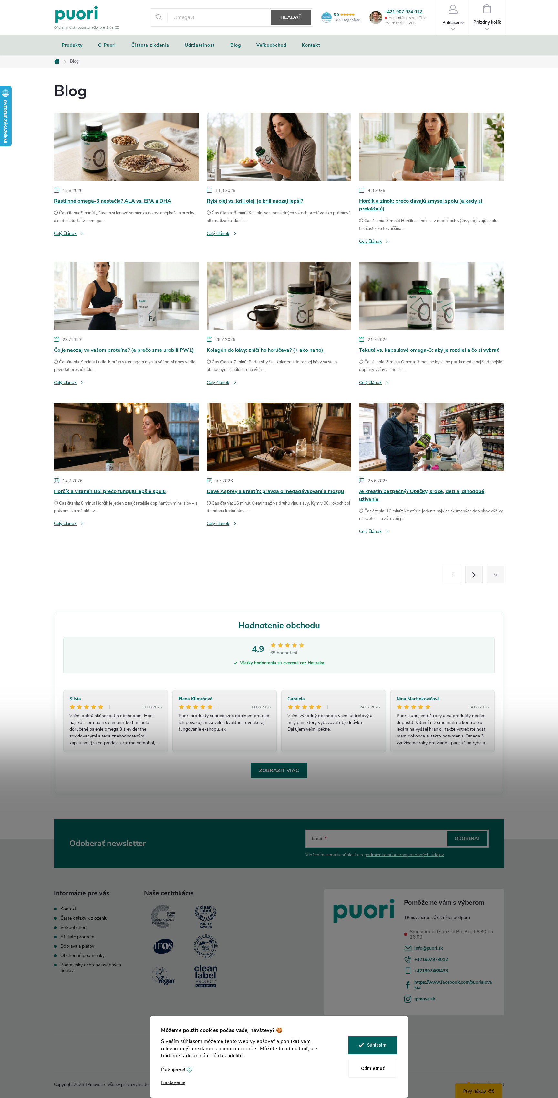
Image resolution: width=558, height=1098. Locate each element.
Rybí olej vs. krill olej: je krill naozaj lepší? (255, 201)
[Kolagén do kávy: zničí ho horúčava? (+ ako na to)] (279, 295)
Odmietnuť (373, 1068)
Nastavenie (173, 1082)
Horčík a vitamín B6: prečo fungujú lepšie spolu (110, 491)
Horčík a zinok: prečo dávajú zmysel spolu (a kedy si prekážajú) (420, 205)
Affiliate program (77, 937)
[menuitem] (72, 45)
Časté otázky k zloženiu (84, 918)
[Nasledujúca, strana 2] (474, 574)
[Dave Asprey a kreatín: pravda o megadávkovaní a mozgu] (279, 436)
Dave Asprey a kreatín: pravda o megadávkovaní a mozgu (275, 491)
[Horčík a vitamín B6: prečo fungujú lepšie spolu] (126, 436)
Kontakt (68, 909)
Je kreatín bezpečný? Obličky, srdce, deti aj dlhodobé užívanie (421, 495)
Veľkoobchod (73, 927)
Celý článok (65, 234)
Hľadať (291, 17)
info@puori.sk (428, 948)
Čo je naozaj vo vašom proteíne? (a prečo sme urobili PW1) (124, 350)
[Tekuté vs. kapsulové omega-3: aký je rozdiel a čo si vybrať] (431, 295)
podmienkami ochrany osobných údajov (404, 855)
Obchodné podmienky (82, 956)
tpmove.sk (424, 999)
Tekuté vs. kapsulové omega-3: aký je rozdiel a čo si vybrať (429, 350)
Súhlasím (377, 1045)
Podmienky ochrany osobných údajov (90, 968)
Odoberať (467, 838)
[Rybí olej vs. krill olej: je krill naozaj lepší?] (279, 146)
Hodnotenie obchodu (279, 625)
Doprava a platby (77, 946)
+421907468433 (431, 971)
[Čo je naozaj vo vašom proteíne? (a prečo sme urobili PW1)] (126, 295)
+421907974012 (431, 959)
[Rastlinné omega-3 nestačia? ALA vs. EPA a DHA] (126, 146)
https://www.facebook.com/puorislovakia (453, 985)
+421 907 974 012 (403, 12)
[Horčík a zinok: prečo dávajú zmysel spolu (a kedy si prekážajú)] (431, 146)
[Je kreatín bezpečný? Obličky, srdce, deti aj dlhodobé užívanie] (431, 436)
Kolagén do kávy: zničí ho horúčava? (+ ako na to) (265, 350)
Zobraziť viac (279, 770)
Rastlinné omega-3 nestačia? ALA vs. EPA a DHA (112, 201)
